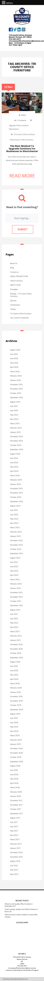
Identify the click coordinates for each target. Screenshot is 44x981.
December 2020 (16, 644)
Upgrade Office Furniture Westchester (19, 127)
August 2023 (15, 506)
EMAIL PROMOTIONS (19, 276)
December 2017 (16, 800)
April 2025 (14, 419)
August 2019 (15, 714)
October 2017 (15, 809)
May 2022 (14, 571)
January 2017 (15, 848)
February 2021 (16, 636)
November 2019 (16, 701)
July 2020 (14, 666)
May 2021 (14, 623)
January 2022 (15, 588)
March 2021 (15, 631)
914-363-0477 (22, 966)
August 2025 (15, 402)
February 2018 (16, 792)
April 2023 (14, 523)
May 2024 (14, 467)
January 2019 (15, 744)
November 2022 (16, 545)
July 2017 (14, 822)
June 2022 (14, 566)
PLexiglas (14, 289)
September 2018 (16, 761)
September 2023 (16, 501)
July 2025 (14, 406)
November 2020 (16, 649)
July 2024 (14, 458)
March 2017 (15, 839)
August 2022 (15, 558)
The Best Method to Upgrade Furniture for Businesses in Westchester (22, 148)
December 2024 (16, 436)
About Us (13, 263)
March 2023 (15, 527)
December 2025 (16, 384)
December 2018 (16, 748)
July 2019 (14, 718)
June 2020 (14, 670)
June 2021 (14, 618)
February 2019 (16, 740)
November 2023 (16, 493)
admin (23, 115)
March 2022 (15, 579)
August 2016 (15, 861)
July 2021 (14, 614)
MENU (9, 3)
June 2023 (14, 514)
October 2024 (15, 445)
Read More (22, 176)
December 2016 (16, 852)
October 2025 (15, 393)
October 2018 (15, 757)
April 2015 (14, 874)
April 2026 (14, 367)
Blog (12, 268)
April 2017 (14, 835)
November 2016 (16, 857)
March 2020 (15, 683)
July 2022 (14, 562)
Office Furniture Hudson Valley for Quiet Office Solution (21, 916)
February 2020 (16, 688)
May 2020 (14, 675)
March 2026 (15, 371)
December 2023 (16, 488)
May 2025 (14, 415)
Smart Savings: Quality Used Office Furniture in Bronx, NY (21, 910)
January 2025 (15, 432)
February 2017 (16, 844)
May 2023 (14, 519)
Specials (13, 300)
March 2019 (15, 735)
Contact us (14, 272)
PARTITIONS (15, 285)
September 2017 (16, 813)
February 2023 (16, 532)
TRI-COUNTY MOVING (19, 318)
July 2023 (14, 510)
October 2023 (15, 497)
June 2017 (14, 826)
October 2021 (15, 601)
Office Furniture (16, 281)
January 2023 (15, 536)
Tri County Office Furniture (20, 313)
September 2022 (16, 553)
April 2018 (14, 783)
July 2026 (14, 354)
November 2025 (16, 389)
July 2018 (14, 770)
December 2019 (16, 696)
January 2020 (15, 692)
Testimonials (15, 305)
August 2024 (15, 454)
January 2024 (15, 484)
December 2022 (16, 540)
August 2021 (15, 610)
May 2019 (14, 727)
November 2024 (16, 441)
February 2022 (16, 584)
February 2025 (16, 428)
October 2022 (15, 549)
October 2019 (15, 705)
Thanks (13, 309)
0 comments (21, 120)
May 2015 (14, 870)
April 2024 (14, 471)
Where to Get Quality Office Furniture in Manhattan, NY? (19, 905)
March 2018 (15, 787)
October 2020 (15, 653)
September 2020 (16, 657)
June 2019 (14, 722)
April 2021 (14, 627)
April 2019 (14, 731)
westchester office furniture (21, 140)
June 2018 (14, 774)
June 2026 (14, 358)
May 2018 (14, 779)
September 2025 (16, 397)
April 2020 (14, 679)
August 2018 (15, 766)
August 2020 (15, 662)
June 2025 (14, 410)
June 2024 (14, 462)
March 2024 (15, 475)
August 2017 (15, 818)
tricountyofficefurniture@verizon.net (22, 968)
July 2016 (14, 865)
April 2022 (14, 575)
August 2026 (15, 350)
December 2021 (16, 592)
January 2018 (15, 796)
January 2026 (15, 380)
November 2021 (16, 597)
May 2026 (14, 363)
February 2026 (16, 376)
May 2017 (14, 831)
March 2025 (15, 423)
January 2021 (15, 640)
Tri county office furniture (24, 134)
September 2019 (16, 709)
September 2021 (16, 605)
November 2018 (16, 753)
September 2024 (16, 449)
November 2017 (16, 805)
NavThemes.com (22, 979)
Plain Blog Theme (8, 979)
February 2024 (16, 480)
